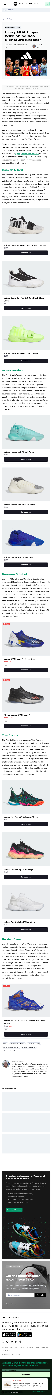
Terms (37, 1347)
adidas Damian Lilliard (10, 1051)
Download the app (14, 1210)
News (11, 19)
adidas (5, 1044)
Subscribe (40, 1295)
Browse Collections (9, 1347)
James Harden (12, 370)
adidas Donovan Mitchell (11, 1047)
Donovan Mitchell (14, 574)
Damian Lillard (12, 169)
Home (4, 19)
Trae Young (10, 735)
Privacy (30, 1347)
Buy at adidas (26, 253)
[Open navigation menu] (5, 3)
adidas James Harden (17, 1044)
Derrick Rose (11, 939)
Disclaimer (6, 1351)
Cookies (44, 1347)
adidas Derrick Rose (29, 1047)
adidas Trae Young (34, 1044)
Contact (22, 1347)
